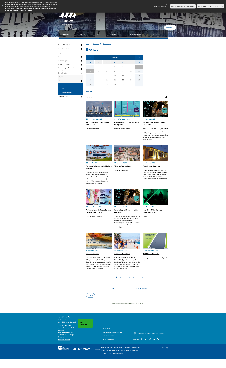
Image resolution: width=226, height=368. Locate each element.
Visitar (98, 34)
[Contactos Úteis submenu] (81, 97)
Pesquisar (89, 91)
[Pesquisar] (166, 97)
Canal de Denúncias (108, 336)
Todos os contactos (124, 347)
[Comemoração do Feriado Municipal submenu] (81, 69)
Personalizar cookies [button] (159, 6)
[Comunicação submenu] (81, 73)
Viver (82, 34)
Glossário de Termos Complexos (110, 350)
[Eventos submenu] (81, 85)
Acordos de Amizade (64, 65)
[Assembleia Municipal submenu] (81, 49)
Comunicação (62, 73)
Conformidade (125, 350)
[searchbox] (169, 27)
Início (87, 44)
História (60, 57)
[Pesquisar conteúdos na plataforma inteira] (174, 27)
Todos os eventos (66, 93)
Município (66, 35)
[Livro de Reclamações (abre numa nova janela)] (63, 348)
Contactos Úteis (63, 97)
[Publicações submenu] (81, 81)
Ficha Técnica (114, 347)
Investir (115, 34)
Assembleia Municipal (65, 49)
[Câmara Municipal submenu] (81, 45)
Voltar (91, 295)
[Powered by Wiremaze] (165, 349)
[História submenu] (81, 57)
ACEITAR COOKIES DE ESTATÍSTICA (183, 6)
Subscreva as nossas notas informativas (151, 333)
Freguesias (61, 53)
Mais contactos (83, 323)
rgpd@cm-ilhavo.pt (64, 339)
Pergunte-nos (106, 328)
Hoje (62, 89)
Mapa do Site (105, 347)
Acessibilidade (136, 347)
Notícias (61, 77)
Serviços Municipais (108, 339)
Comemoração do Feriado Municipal (66, 69)
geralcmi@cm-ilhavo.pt (65, 332)
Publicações (63, 81)
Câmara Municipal (63, 45)
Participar (157, 34)
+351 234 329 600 (64, 326)
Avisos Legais (134, 350)
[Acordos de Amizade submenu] (81, 65)
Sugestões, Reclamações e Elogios (113, 332)
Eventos (62, 85)
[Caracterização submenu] (81, 61)
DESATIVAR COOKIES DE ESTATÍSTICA (210, 6)
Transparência (135, 34)
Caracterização (63, 61)
